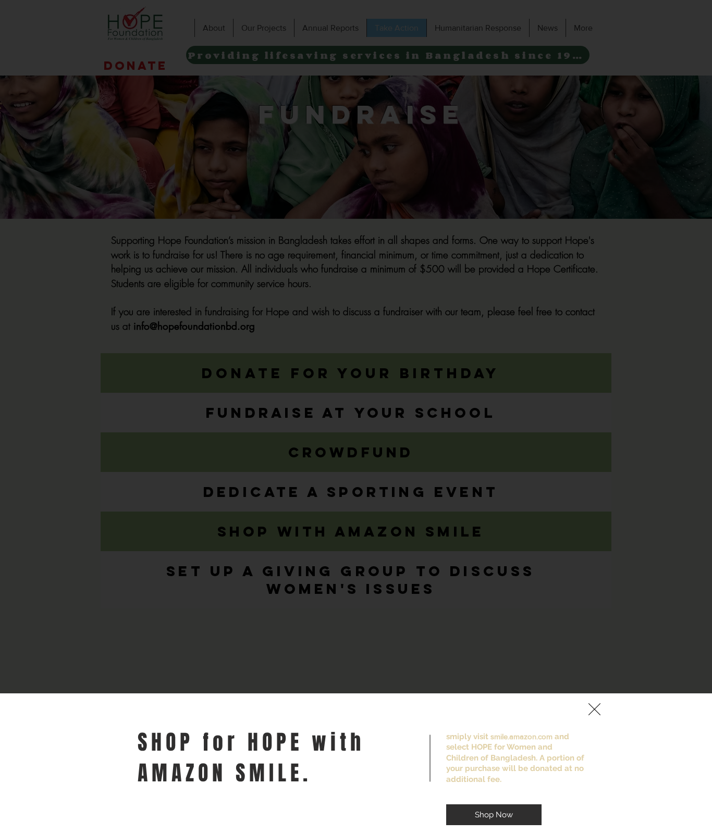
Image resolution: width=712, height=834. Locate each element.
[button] (594, 709)
